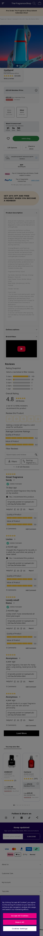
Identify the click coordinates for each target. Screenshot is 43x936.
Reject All (19, 922)
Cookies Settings (20, 929)
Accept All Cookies (19, 916)
